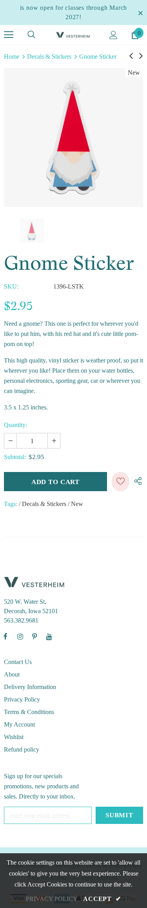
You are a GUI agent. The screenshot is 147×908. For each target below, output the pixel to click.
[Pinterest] (34, 636)
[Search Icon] (31, 35)
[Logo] (73, 34)
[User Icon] (113, 35)
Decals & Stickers (49, 56)
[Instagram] (20, 636)
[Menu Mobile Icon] (8, 34)
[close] (140, 12)
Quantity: (15, 425)
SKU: (11, 286)
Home (11, 56)
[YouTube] (49, 636)
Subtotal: (15, 457)
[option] (73, 137)
